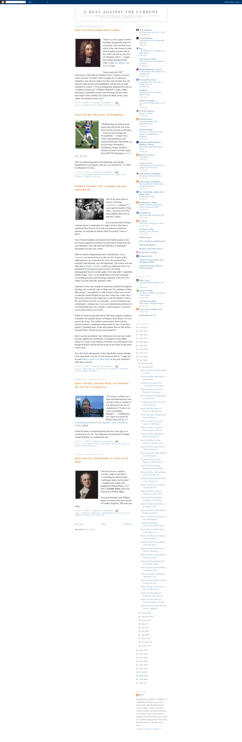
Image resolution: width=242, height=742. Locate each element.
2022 (141, 342)
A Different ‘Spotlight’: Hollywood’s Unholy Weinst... (153, 524)
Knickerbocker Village (148, 202)
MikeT (141, 695)
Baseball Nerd (145, 212)
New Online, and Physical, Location (151, 223)
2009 (141, 675)
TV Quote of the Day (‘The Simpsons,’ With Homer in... (152, 460)
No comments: (107, 102)
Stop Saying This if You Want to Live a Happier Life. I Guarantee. (152, 166)
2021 (141, 345)
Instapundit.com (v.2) (147, 315)
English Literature (91, 513)
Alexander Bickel (90, 444)
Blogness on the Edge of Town (151, 248)
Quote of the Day (105, 105)
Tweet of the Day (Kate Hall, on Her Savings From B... (153, 435)
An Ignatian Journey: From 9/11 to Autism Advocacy (151, 83)
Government (107, 513)
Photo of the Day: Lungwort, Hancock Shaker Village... (152, 428)
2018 (141, 356)
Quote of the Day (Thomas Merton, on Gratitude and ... (152, 441)
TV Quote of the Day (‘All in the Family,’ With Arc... (153, 403)
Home (104, 524)
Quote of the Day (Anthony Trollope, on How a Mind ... (152, 492)
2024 (141, 334)
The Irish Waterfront (147, 79)
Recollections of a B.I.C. (147, 196)
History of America (147, 154)
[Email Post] (116, 102)
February (145, 642)
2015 (141, 654)
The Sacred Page (146, 129)
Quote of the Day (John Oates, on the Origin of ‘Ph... (153, 505)
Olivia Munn (143, 157)
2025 (141, 331)
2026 (141, 327)
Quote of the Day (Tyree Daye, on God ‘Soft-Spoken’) (153, 518)
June (144, 627)
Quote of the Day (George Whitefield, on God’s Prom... (152, 467)
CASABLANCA (101, 369)
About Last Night (146, 290)
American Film (88, 369)
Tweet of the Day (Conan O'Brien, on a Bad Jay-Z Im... (153, 568)
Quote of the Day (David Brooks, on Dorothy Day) (153, 543)
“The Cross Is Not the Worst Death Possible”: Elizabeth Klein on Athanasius (151, 134)
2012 (141, 665)
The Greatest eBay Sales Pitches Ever (151, 215)
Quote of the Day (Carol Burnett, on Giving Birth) (153, 537)
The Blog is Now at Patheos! (149, 231)
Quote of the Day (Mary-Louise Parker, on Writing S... (153, 549)
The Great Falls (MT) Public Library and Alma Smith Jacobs (151, 185)
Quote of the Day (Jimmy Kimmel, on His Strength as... (154, 454)
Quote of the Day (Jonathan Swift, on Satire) (97, 30)
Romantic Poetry (82, 515)
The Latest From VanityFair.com (152, 241)
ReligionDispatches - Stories (150, 69)
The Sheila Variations (147, 301)
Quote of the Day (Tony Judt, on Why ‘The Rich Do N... (153, 588)
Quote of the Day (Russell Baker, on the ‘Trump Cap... (153, 479)
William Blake (98, 515)
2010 (141, 672)
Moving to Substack (146, 113)
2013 (141, 661)
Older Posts (128, 524)
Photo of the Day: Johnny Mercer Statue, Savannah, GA (153, 473)
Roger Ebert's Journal (148, 252)
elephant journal (145, 163)
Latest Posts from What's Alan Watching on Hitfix (151, 260)
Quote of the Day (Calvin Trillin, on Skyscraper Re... (153, 486)
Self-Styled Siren (145, 119)
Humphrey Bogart (92, 266)
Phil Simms (116, 174)
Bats (141, 48)
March (144, 638)
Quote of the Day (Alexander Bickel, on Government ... (152, 390)
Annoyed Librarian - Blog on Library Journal (150, 266)
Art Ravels (143, 221)
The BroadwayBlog (147, 100)
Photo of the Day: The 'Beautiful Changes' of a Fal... (153, 556)
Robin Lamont (145, 237)
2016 (141, 650)
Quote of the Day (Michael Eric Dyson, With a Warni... (153, 562)
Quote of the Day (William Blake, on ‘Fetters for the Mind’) (101, 459)
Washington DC (90, 446)
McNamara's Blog (146, 229)
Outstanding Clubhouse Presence (150, 176)
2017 (141, 360)
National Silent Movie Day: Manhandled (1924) (148, 122)
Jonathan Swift (89, 105)
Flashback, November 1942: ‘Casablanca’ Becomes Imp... (153, 384)
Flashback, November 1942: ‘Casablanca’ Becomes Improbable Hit (101, 187)
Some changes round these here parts (151, 303)
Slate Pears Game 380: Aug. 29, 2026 (152, 32)
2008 (141, 679)
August (144, 620)
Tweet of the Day (93, 176)
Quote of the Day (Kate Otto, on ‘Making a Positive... (153, 448)
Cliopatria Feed (145, 256)
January (145, 645)
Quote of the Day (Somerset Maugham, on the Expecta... (152, 594)
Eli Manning (87, 174)
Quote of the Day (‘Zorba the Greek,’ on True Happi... (152, 422)
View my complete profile (148, 729)
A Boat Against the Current (121, 11)
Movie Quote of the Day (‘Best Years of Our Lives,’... (152, 530)
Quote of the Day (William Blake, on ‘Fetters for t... (153, 397)
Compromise (105, 444)
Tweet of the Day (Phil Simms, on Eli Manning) (99, 114)
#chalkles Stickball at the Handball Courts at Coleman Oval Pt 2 (150, 206)
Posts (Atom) (90, 529)
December (146, 363)
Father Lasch (144, 280)
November (146, 367)
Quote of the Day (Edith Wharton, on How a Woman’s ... (153, 607)
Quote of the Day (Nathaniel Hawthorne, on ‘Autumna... (152, 499)
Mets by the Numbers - (148, 244)
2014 (141, 657)
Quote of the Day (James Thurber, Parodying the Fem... (153, 511)
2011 (141, 668)
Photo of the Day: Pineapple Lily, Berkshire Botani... (153, 416)
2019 (141, 353)
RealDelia (143, 90)
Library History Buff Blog (149, 181)
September (146, 616)
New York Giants (102, 174)
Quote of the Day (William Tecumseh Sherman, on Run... (153, 600)
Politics (116, 444)
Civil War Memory (146, 111)
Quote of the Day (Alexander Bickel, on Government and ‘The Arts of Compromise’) (101, 384)
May (144, 631)
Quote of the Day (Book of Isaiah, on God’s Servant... (153, 581)
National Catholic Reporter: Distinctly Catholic (150, 143)
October (145, 613)
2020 (141, 349)
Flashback (113, 369)
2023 (141, 338)
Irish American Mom (147, 58)
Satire (118, 105)
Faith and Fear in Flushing (149, 173)
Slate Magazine (145, 30)
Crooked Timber (146, 38)
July (143, 624)
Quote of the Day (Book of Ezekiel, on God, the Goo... (152, 409)
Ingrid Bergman (90, 371)
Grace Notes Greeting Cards (150, 309)
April (144, 634)
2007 (141, 683)
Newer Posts (79, 524)
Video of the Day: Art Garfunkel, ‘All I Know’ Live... (153, 575)
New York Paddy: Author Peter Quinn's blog (151, 193)
